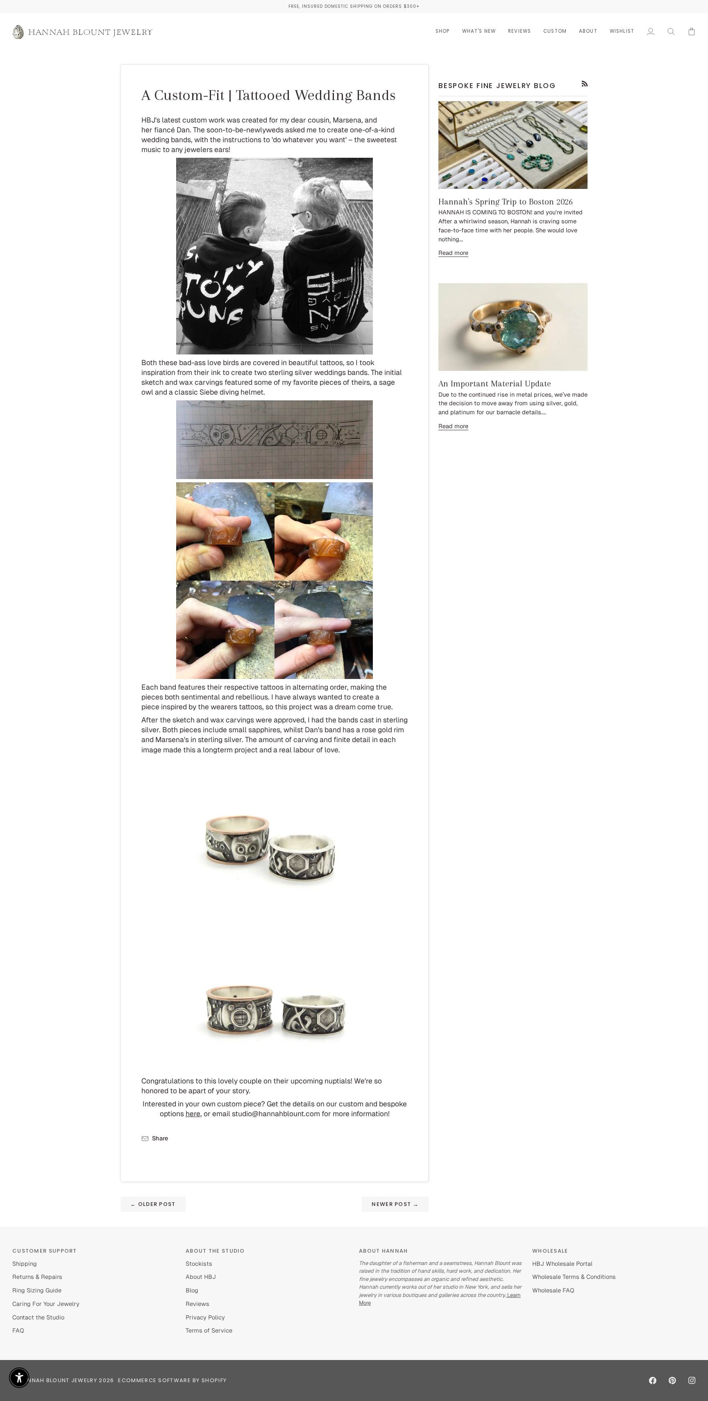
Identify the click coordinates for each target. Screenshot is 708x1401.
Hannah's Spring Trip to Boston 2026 (505, 202)
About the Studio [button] (215, 1251)
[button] (442, 31)
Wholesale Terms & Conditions (574, 1277)
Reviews (197, 1304)
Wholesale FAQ (553, 1290)
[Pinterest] (672, 1380)
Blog (192, 1290)
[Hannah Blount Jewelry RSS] (585, 84)
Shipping (24, 1263)
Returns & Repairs (37, 1277)
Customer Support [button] (44, 1251)
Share (160, 1138)
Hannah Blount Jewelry (58, 1380)
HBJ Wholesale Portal (562, 1263)
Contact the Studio (38, 1317)
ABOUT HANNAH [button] (383, 1251)
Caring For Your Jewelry (45, 1304)
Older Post (153, 1204)
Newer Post (395, 1204)
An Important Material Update (494, 383)
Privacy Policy (205, 1317)
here (193, 1113)
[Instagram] (692, 1380)
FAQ (18, 1330)
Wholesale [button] (550, 1251)
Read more (453, 253)
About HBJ (201, 1277)
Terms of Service (209, 1330)
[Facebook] (652, 1380)
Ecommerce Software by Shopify (172, 1380)
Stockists (199, 1263)
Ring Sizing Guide (36, 1290)
